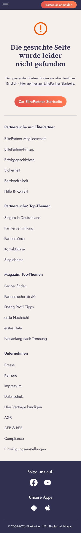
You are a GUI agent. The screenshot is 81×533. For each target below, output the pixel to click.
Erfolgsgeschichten (19, 160)
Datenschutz (14, 396)
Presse (9, 365)
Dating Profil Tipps (19, 307)
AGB (8, 417)
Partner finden (15, 286)
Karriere (10, 375)
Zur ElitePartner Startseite (40, 101)
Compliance (14, 438)
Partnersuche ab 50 (20, 296)
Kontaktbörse (14, 249)
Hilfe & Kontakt (16, 191)
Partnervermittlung (18, 228)
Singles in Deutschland (22, 217)
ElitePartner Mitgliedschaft (25, 139)
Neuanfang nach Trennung (25, 338)
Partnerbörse (14, 238)
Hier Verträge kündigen (23, 407)
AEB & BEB (13, 428)
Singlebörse (13, 260)
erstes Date (13, 328)
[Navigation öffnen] (5, 4)
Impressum (13, 386)
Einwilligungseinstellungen (25, 449)
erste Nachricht (16, 317)
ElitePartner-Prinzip (19, 149)
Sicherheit (12, 170)
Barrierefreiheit (16, 181)
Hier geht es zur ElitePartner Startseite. (47, 83)
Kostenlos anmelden (58, 5)
